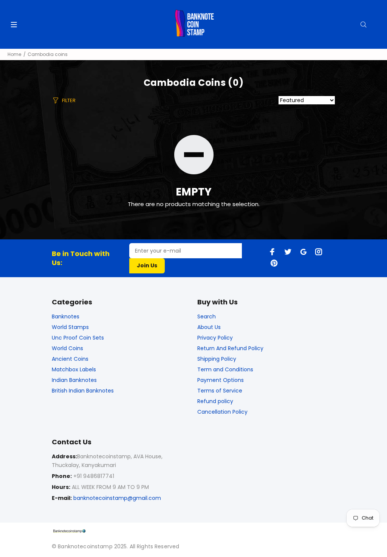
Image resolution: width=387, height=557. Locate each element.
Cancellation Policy (222, 412)
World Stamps (70, 327)
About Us (209, 327)
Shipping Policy (216, 359)
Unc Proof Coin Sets (78, 337)
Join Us (147, 265)
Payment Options (220, 380)
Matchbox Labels (74, 369)
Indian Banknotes (74, 380)
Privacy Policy (215, 337)
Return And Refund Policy (230, 348)
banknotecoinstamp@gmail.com (117, 498)
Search (206, 316)
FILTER (69, 100)
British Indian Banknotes (83, 390)
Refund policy (215, 401)
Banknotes (65, 316)
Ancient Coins (70, 359)
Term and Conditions (225, 369)
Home (14, 54)
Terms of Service (219, 390)
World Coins (67, 348)
